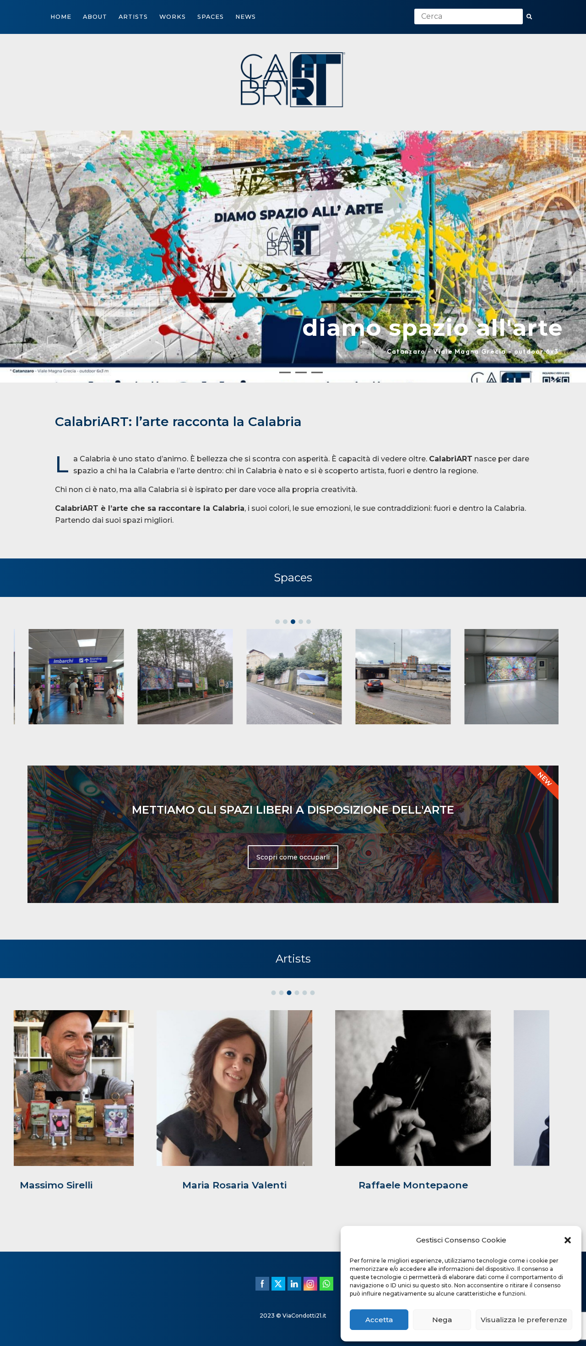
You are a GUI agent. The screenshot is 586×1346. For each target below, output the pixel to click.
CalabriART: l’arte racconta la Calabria (178, 426)
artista (372, 475)
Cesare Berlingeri (471, 1190)
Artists (133, 16)
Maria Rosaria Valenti (114, 1190)
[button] (567, 1240)
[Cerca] (529, 17)
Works (172, 16)
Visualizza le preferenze (524, 1319)
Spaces (210, 16)
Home (60, 16)
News (245, 16)
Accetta (379, 1319)
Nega (442, 1319)
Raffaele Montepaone (293, 1190)
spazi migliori (147, 525)
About (95, 16)
